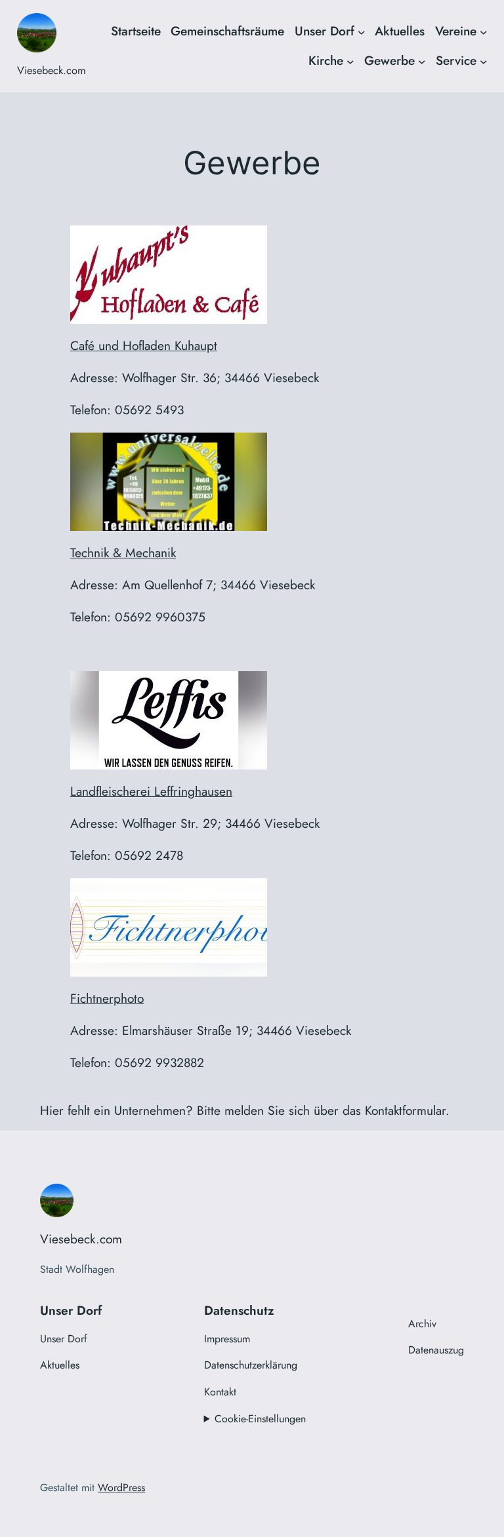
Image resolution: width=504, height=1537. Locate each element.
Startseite (136, 31)
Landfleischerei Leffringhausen (151, 791)
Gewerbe (389, 60)
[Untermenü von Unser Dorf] (362, 31)
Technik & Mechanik (123, 552)
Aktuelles (400, 31)
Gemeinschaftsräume (227, 31)
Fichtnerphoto (107, 998)
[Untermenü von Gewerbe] (422, 61)
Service (456, 60)
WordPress (121, 1487)
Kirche (325, 60)
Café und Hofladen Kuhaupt (143, 345)
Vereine (455, 31)
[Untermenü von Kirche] (350, 61)
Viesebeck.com (51, 70)
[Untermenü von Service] (484, 61)
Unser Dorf (324, 31)
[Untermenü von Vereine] (484, 31)
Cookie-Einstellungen (260, 1418)
